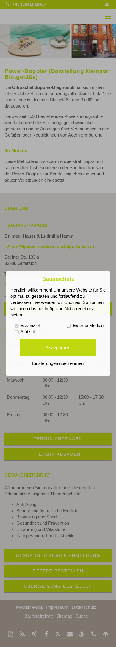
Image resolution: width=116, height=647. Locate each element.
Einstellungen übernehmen (58, 363)
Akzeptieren (57, 347)
